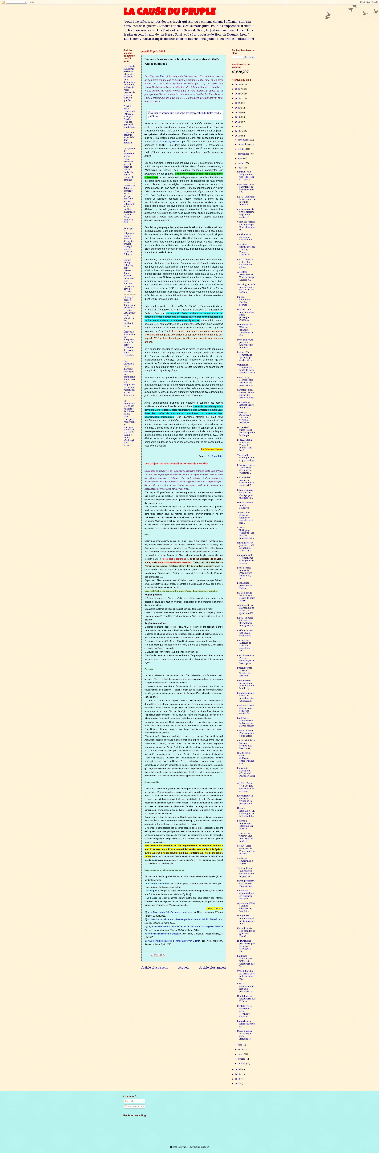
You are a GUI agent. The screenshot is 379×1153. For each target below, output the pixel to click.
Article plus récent (154, 967)
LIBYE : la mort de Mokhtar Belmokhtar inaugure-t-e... (246, 621)
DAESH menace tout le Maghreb (245, 505)
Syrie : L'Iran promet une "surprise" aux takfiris (246, 837)
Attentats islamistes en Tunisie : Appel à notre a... (246, 276)
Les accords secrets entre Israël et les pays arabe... (245, 381)
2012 (237, 1079)
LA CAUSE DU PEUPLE (170, 13)
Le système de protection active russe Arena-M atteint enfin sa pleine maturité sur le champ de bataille (129, 164)
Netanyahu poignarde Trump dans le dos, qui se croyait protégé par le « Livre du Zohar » (129, 241)
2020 (237, 112)
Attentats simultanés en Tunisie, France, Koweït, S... (246, 249)
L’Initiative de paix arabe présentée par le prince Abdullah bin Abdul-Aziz (185, 919)
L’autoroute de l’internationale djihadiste (246, 733)
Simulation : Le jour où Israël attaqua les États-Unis (245, 546)
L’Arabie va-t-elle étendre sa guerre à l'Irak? (246, 932)
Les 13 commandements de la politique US (246, 987)
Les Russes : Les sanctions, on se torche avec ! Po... (245, 188)
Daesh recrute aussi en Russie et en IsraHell (244, 672)
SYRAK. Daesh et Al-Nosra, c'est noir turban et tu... (246, 975)
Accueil (183, 967)
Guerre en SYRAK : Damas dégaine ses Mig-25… (246, 907)
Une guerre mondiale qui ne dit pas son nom (245, 919)
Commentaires (134, 1106)
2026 (237, 84)
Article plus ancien (212, 967)
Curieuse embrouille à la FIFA (245, 861)
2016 (237, 131)
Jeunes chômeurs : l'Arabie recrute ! (244, 301)
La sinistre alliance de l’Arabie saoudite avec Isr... (245, 645)
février (242, 1059)
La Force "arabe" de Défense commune (170, 912)
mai (240, 1045)
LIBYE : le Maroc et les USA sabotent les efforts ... (245, 263)
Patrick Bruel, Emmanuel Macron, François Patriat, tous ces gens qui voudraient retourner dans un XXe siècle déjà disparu (129, 124)
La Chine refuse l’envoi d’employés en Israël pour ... (246, 659)
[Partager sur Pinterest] (163, 955)
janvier (242, 1063)
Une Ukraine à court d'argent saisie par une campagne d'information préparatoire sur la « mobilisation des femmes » (129, 378)
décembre (243, 139)
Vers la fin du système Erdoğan (164, 933)
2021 (237, 107)
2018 (237, 122)
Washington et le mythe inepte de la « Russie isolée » (246, 288)
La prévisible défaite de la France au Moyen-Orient (174, 941)
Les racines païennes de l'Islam (244, 585)
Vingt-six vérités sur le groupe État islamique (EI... (246, 225)
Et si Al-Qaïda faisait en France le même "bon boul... (244, 445)
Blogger (205, 1147)
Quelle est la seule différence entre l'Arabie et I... (245, 758)
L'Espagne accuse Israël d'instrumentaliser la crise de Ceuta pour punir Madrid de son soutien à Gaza (129, 311)
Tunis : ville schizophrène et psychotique (246, 458)
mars (241, 1054)
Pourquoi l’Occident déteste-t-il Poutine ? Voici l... (246, 773)
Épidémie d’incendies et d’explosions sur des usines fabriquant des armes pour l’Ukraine (129, 343)
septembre (244, 153)
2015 (237, 135)
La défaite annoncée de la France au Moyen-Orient (245, 722)
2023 (237, 98)
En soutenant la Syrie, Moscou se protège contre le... (245, 213)
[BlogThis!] (155, 955)
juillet (241, 163)
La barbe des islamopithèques (246, 1024)
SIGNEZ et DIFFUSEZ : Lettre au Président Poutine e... (244, 417)
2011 (237, 1083)
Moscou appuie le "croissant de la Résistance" (245, 1035)
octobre (242, 149)
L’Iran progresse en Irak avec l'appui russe (245, 883)
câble (161, 76)
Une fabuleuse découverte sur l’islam (246, 999)
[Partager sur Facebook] (160, 955)
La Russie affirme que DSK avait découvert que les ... (246, 961)
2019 (237, 117)
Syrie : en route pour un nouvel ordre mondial (245, 343)
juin (240, 167)
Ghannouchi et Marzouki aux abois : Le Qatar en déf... (245, 609)
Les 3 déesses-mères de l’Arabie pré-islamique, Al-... (245, 573)
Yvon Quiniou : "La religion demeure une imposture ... (245, 872)
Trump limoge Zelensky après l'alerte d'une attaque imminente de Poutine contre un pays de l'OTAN (129, 276)
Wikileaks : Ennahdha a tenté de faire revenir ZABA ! (246, 368)
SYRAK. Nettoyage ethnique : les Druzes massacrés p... (245, 532)
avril (241, 1049)
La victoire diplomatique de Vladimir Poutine (245, 894)
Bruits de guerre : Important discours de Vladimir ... (246, 469)
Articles (130, 1101)
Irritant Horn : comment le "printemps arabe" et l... (244, 356)
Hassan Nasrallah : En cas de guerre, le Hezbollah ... (246, 812)
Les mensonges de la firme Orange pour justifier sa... (245, 494)
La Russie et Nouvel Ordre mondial (245, 405)
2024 (237, 93)
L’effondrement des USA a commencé (245, 633)
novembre (243, 144)
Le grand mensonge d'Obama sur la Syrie (245, 824)
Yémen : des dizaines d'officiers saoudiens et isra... (245, 517)
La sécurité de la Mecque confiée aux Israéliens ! (246, 744)
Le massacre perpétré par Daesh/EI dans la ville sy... (245, 684)
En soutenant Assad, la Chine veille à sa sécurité (245, 481)
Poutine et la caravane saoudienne (244, 237)
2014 (237, 1069)
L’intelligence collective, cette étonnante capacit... (244, 1011)
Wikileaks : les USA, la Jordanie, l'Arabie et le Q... (245, 330)
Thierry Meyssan (214, 908)
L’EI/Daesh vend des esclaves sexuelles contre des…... (245, 709)
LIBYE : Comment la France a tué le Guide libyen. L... (246, 200)
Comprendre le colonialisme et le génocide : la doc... (246, 559)
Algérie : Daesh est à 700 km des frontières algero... (245, 787)
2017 (237, 126)
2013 (237, 1074)
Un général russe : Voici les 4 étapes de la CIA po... (246, 431)
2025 (237, 89)
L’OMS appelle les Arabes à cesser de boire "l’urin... (246, 596)
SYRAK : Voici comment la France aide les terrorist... (246, 849)
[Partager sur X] (157, 955)
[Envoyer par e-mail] (152, 955)
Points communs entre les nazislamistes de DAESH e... (246, 697)
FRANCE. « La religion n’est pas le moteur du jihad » (245, 175)
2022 (237, 103)
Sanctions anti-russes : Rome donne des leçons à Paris (245, 393)
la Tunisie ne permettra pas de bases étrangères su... (246, 946)
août (240, 158)
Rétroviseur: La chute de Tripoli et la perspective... (245, 799)
